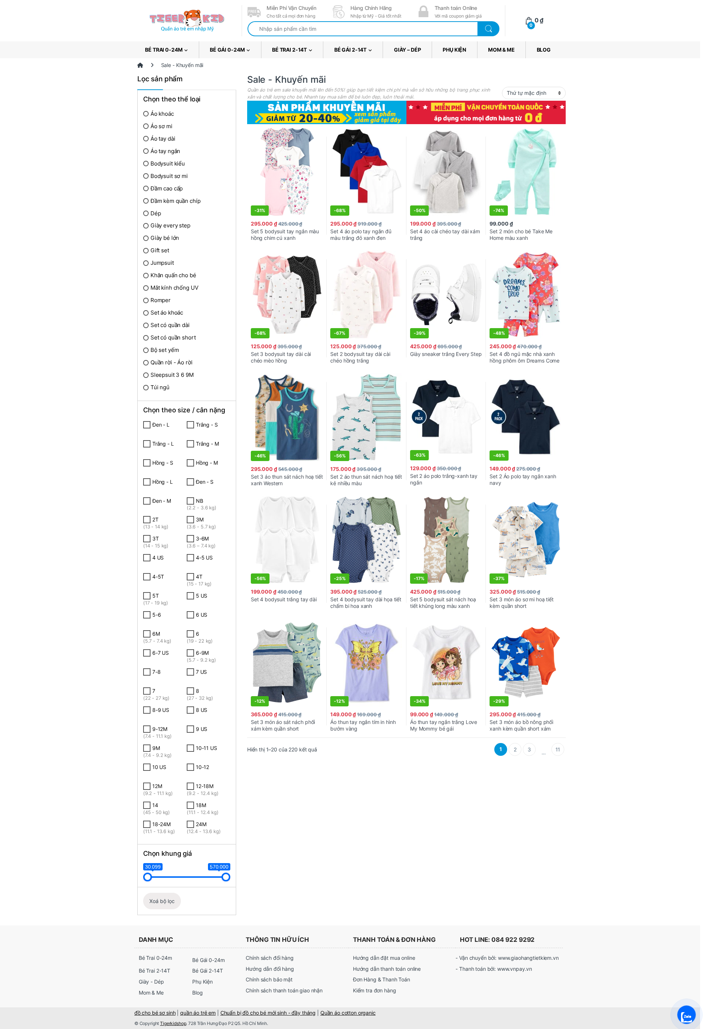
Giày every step (170, 225)
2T (155, 523)
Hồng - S (162, 463)
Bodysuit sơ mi (169, 175)
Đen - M (161, 501)
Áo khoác (162, 113)
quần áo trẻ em (198, 1013)
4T (199, 580)
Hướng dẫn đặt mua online (384, 958)
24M (204, 827)
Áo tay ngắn (165, 151)
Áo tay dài (162, 138)
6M (157, 637)
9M (157, 751)
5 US (201, 595)
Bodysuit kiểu (167, 163)
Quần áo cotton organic (348, 1013)
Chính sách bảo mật (269, 979)
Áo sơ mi (161, 126)
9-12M (157, 732)
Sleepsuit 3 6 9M (172, 374)
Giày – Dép (407, 50)
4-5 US (204, 557)
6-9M (201, 656)
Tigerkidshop (173, 1023)
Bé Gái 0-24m (227, 50)
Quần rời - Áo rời (171, 362)
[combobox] (363, 28)
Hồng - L (162, 482)
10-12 (202, 767)
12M (158, 789)
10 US (159, 767)
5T (155, 599)
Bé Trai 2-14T (289, 50)
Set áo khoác (166, 312)
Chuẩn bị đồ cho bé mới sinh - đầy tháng (268, 1013)
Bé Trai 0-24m (163, 50)
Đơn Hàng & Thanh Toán (381, 979)
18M (203, 808)
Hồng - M (207, 463)
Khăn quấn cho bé (173, 275)
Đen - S (204, 482)
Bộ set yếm (164, 349)
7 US (201, 672)
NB (201, 504)
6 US (201, 615)
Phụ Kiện (454, 50)
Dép (155, 213)
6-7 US (160, 653)
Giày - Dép (151, 981)
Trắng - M (207, 444)
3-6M (201, 542)
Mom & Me (501, 50)
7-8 (156, 672)
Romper (160, 300)
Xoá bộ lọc (162, 901)
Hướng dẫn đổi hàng (270, 969)
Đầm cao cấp (166, 188)
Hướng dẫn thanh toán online (387, 969)
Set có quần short (173, 337)
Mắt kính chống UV (174, 287)
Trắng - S (207, 424)
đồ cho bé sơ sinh (155, 1013)
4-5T (158, 576)
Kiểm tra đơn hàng (374, 990)
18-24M (159, 827)
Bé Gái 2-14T (350, 50)
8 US (201, 710)
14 (156, 808)
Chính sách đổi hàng (269, 958)
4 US (158, 557)
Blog (544, 50)
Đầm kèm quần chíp (175, 200)
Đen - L (161, 424)
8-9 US (160, 710)
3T (155, 542)
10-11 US (206, 748)
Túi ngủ (160, 387)
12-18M (203, 789)
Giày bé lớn (164, 237)
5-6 (156, 615)
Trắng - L (163, 444)
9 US (201, 729)
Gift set (159, 250)
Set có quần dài (170, 325)
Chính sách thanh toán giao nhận (284, 990)
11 (558, 749)
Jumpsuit (162, 262)
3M (201, 523)
